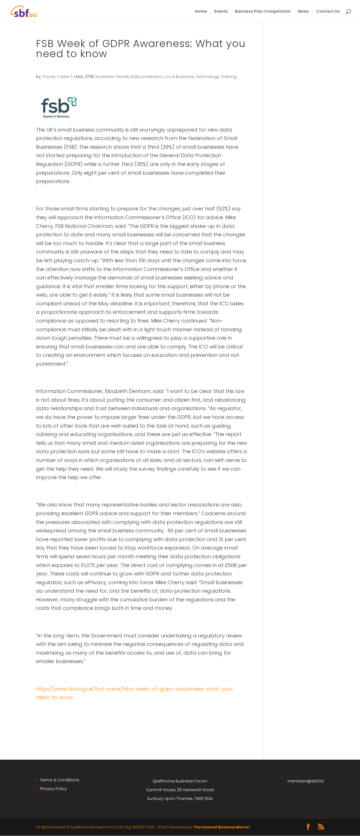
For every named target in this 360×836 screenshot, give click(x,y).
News (303, 11)
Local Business (179, 76)
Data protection (146, 76)
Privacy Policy (53, 788)
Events (221, 11)
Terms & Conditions (59, 780)
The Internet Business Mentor (222, 827)
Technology (207, 76)
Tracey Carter (55, 76)
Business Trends (112, 76)
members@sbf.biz (305, 781)
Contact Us (328, 11)
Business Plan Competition (263, 11)
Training (229, 76)
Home (201, 11)
